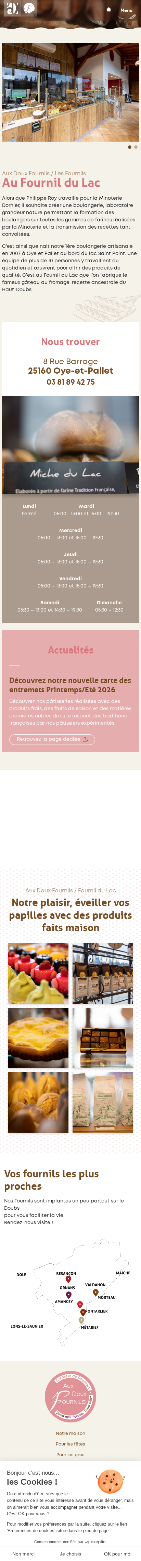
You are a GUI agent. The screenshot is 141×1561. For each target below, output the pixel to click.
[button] (129, 147)
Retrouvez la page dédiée (48, 739)
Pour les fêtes (70, 1444)
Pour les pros (70, 1455)
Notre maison (70, 1434)
